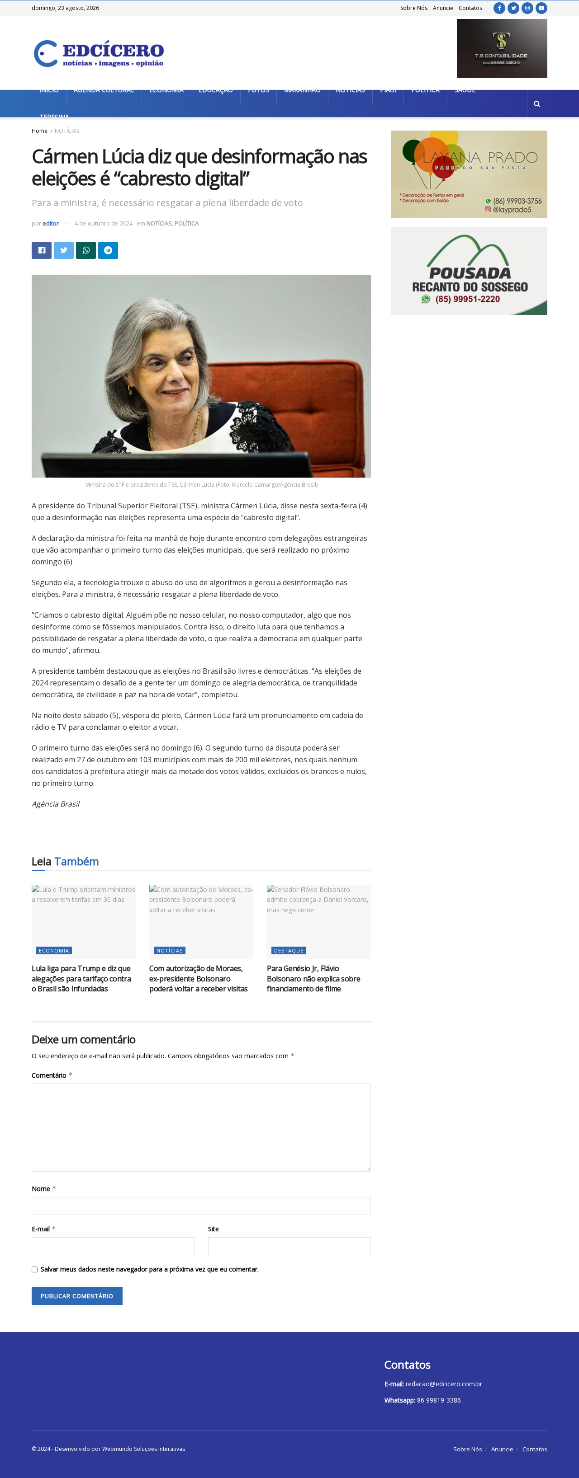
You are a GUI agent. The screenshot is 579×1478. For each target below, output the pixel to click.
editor (51, 223)
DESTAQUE (289, 950)
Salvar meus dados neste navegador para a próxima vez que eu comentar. (150, 1269)
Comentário (52, 1075)
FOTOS (258, 89)
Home (39, 131)
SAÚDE (465, 89)
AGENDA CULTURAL (104, 89)
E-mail (44, 1229)
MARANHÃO (302, 89)
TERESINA (54, 117)
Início (49, 89)
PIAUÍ (388, 89)
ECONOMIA (166, 89)
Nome (44, 1188)
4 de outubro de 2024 (104, 223)
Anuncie (443, 8)
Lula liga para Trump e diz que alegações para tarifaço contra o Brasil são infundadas (81, 978)
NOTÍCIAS (350, 89)
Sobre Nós (413, 8)
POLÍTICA (425, 89)
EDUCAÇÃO (216, 89)
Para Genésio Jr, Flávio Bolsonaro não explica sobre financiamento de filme (313, 978)
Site (213, 1229)
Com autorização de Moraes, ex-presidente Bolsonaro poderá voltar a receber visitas (198, 978)
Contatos (470, 8)
